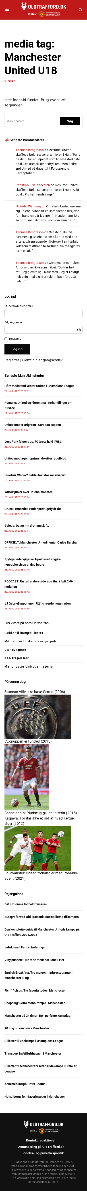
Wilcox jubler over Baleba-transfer (28, 492)
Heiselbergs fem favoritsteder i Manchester (34, 1096)
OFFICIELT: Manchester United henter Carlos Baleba (40, 542)
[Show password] (79, 329)
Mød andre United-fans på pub (30, 641)
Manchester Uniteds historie (28, 666)
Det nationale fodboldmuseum (25, 904)
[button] (6, 9)
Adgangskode (13, 322)
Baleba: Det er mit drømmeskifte (27, 525)
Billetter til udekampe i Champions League (34, 1041)
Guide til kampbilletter (24, 633)
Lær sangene (15, 649)
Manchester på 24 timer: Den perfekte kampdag (37, 1015)
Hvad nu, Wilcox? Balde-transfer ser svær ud (35, 475)
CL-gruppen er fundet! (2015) (28, 741)
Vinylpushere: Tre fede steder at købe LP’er (34, 960)
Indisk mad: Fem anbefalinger (25, 947)
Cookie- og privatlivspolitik (43, 1153)
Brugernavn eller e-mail (18, 306)
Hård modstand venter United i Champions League (39, 386)
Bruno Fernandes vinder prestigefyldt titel (33, 509)
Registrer (11, 360)
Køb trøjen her (16, 658)
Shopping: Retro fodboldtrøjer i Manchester (34, 1003)
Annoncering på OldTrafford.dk (41, 1147)
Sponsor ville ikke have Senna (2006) (34, 692)
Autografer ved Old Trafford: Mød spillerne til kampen (41, 917)
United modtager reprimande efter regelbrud (35, 458)
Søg (70, 121)
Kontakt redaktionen (41, 1140)
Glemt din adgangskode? (42, 360)
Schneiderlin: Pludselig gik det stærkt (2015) (40, 813)
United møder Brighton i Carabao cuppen (32, 425)
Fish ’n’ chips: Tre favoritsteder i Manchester (35, 990)
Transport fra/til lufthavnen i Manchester (32, 1053)
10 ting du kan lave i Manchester (26, 1028)
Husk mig (15, 338)
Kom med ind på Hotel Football (25, 1084)
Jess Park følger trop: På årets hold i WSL (33, 441)
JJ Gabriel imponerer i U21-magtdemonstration (37, 603)
